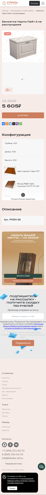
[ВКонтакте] (3, 123)
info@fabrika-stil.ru (12, 458)
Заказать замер (23, 276)
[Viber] (17, 123)
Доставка (6, 413)
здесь (22, 337)
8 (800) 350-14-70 (12, 454)
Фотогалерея (7, 398)
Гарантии (5, 430)
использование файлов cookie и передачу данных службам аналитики (21, 480)
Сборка (5, 395)
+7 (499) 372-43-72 (13, 450)
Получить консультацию (23, 281)
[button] (22, 79)
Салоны (5, 381)
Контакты (6, 378)
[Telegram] (10, 123)
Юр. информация (9, 391)
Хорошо (12, 488)
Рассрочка (6, 409)
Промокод (6, 427)
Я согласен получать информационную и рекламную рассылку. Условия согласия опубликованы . (23, 334)
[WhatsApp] (20, 123)
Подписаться (23, 343)
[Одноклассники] (6, 123)
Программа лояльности (11, 388)
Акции (4, 385)
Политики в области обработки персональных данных (23, 325)
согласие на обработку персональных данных (23, 328)
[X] (13, 123)
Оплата (5, 416)
